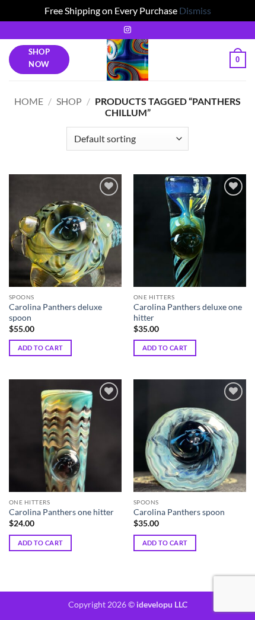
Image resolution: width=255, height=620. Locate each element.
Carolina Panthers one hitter (61, 512)
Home (28, 101)
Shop (69, 101)
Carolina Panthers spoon (179, 512)
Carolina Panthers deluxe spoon (55, 312)
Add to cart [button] (40, 347)
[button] (238, 59)
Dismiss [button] (195, 10)
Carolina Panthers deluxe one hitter (187, 312)
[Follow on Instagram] (127, 30)
